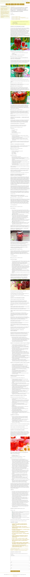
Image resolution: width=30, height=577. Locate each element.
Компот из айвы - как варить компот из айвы (19, 538)
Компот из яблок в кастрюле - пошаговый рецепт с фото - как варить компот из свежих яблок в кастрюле (20, 540)
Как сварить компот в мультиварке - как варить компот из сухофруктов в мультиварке (20, 532)
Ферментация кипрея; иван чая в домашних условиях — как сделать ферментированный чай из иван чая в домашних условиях (5, 13)
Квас (9, 4)
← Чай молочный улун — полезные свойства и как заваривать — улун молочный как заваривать (20, 548)
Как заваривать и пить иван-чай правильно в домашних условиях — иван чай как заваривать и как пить (5, 8)
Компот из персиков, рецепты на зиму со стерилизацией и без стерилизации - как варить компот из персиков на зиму (20, 546)
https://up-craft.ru (10, 574)
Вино (7, 4)
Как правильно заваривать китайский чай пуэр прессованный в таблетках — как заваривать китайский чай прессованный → (19, 550)
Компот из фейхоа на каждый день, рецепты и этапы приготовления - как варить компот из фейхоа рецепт (20, 536)
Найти (28, 2)
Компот (12, 4)
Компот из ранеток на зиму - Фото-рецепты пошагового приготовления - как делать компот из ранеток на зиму (20, 527)
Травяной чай (22, 4)
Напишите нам (15, 575)
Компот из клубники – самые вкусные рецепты (18, 17)
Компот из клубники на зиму (16, 16)
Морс (15, 4)
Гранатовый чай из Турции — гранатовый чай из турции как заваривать (5, 16)
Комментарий (12, 555)
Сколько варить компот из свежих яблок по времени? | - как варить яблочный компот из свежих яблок (19, 524)
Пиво (18, 4)
